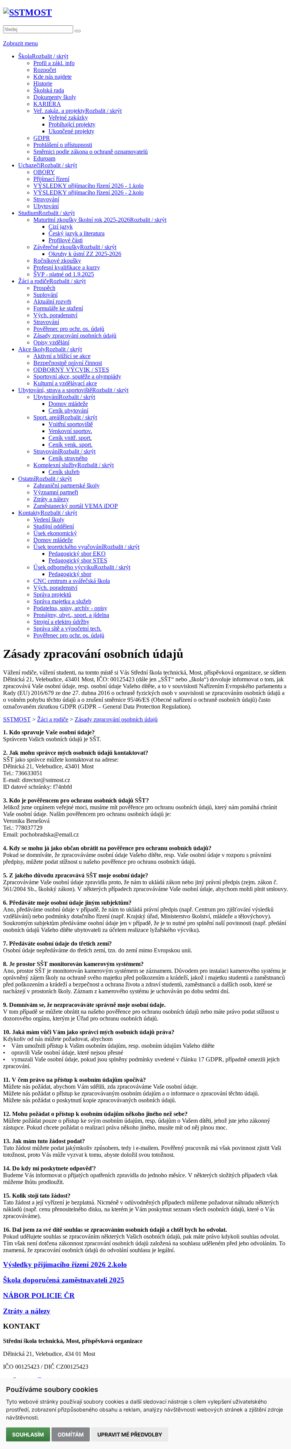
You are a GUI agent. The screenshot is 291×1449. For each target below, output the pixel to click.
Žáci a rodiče (52, 719)
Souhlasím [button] (28, 1434)
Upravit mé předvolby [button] (129, 1434)
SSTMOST (17, 719)
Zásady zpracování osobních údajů (116, 719)
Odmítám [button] (71, 1434)
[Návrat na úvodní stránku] (27, 12)
